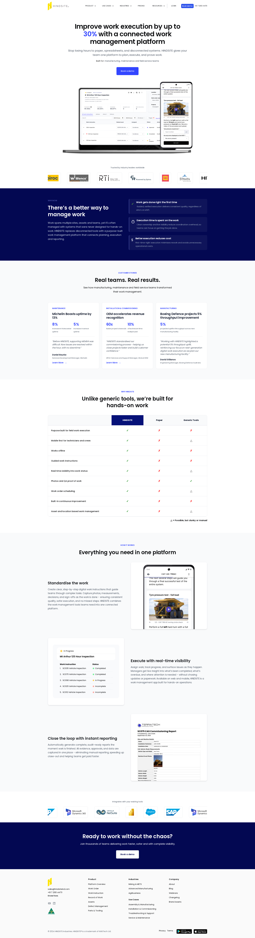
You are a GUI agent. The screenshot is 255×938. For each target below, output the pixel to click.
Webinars (173, 893)
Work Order (93, 888)
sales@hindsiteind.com (59, 889)
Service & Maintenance (139, 917)
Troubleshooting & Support (141, 913)
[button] (89, 6)
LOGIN (173, 6)
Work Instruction (95, 893)
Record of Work (95, 897)
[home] (58, 6)
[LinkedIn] (54, 903)
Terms (170, 930)
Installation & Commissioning (142, 909)
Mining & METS (135, 884)
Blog (171, 888)
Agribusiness (135, 893)
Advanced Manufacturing (141, 888)
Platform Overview (96, 884)
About (172, 884)
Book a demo (127, 71)
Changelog (174, 897)
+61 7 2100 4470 (201, 6)
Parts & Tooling (95, 910)
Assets (91, 902)
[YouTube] (49, 903)
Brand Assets (175, 902)
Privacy (162, 930)
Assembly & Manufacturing (141, 904)
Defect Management (98, 906)
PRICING (141, 6)
